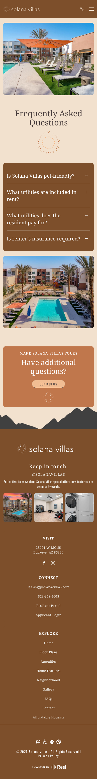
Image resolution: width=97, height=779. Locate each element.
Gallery (48, 689)
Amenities (48, 661)
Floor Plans (48, 652)
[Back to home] (21, 9)
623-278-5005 (48, 596)
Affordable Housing (48, 717)
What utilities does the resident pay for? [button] (33, 219)
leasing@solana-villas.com (48, 587)
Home (48, 643)
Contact (48, 708)
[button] (91, 9)
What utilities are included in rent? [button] (41, 195)
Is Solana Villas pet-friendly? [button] (40, 175)
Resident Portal (48, 605)
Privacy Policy (48, 755)
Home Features (48, 671)
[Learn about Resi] (48, 766)
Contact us (48, 384)
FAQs (49, 698)
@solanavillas (48, 474)
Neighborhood (48, 680)
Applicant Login (49, 615)
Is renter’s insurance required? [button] (43, 238)
